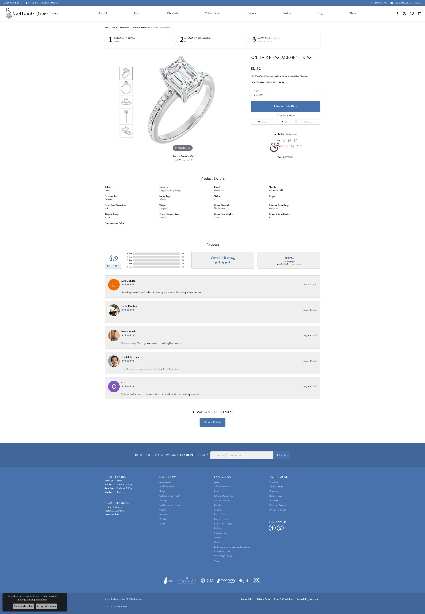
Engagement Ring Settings (141, 27)
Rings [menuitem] (162, 491)
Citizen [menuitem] (217, 509)
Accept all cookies (46, 606)
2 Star (129, 263)
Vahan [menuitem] (217, 561)
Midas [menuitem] (217, 537)
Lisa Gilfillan (128, 281)
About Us (273, 481)
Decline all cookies (23, 606)
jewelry (114, 27)
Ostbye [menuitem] (217, 542)
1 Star (129, 267)
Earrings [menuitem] (163, 500)
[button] (397, 13)
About (353, 13)
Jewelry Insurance (277, 509)
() (182, 253)
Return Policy (247, 599)
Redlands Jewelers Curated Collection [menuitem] (232, 547)
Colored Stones (212, 13)
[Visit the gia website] (207, 580)
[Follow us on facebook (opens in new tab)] (272, 528)
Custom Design (276, 486)
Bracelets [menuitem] (163, 514)
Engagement (124, 27)
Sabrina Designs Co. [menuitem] (224, 495)
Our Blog (273, 500)
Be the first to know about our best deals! (171, 455)
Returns (285, 122)
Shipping (262, 122)
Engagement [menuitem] (165, 481)
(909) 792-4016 (183, 159)
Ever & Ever (219, 190)
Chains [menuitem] (162, 509)
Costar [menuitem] (217, 491)
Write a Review (212, 422)
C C (123, 382)
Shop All (102, 13)
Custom (252, 13)
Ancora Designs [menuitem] (221, 500)
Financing (274, 491)
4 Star (129, 257)
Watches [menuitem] (163, 519)
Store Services (275, 495)
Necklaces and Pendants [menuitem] (170, 505)
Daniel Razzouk (130, 357)
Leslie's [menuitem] (217, 528)
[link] (12, 3)
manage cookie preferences (32, 599)
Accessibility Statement (308, 599)
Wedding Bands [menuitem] (166, 486)
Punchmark (122, 607)
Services (287, 13)
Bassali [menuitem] (217, 505)
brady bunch (128, 331)
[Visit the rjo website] (257, 580)
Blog (320, 13)
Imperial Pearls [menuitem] (221, 519)
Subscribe (282, 455)
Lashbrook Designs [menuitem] (223, 523)
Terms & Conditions (283, 599)
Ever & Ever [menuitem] (220, 514)
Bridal (137, 13)
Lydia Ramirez (129, 306)
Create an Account (278, 505)
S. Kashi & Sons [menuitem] (222, 551)
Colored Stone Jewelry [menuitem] (170, 495)
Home (107, 27)
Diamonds (172, 13)
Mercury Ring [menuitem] (220, 533)
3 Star (129, 260)
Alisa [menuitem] (216, 481)
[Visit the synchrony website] (226, 580)
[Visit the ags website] (187, 580)
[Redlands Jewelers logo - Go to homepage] (32, 13)
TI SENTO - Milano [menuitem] (224, 556)
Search (116, 41)
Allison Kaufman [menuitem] (222, 486)
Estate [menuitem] (162, 523)
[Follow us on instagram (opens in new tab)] (280, 528)
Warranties (308, 122)
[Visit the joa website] (168, 580)
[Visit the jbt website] (244, 580)
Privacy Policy (263, 599)
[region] (182, 102)
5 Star (129, 253)
